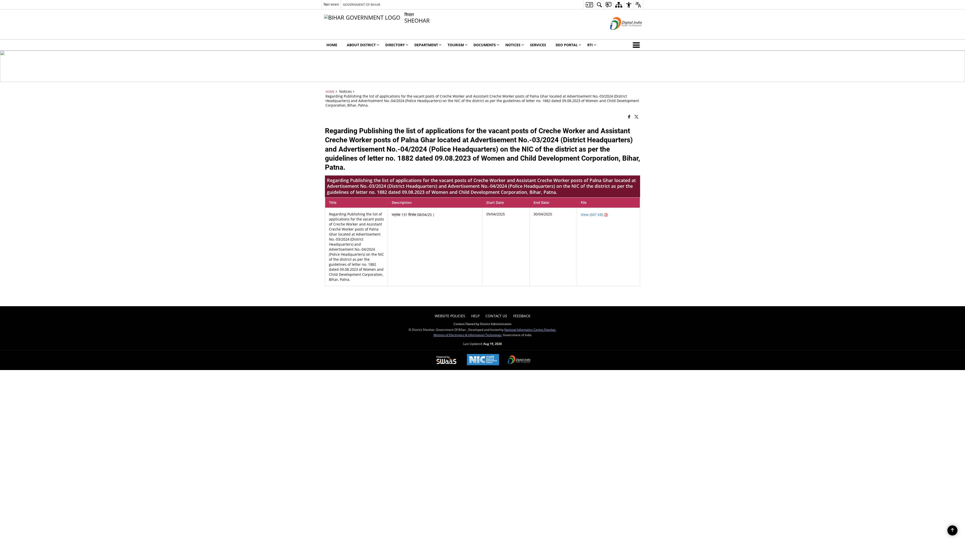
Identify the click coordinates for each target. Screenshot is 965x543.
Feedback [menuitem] (521, 315)
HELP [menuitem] (475, 315)
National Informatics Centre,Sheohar (530, 330)
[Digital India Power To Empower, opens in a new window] (519, 360)
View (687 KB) (592, 214)
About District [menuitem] (361, 44)
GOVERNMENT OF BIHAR (361, 4)
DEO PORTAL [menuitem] (567, 44)
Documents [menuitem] (484, 44)
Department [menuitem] (426, 44)
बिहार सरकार (331, 4)
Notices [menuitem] (512, 44)
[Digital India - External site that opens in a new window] (619, 34)
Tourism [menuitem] (456, 44)
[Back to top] (952, 530)
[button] (637, 45)
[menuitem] (589, 4)
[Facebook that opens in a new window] (629, 117)
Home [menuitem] (331, 44)
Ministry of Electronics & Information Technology (467, 335)
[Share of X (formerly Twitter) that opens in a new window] (636, 117)
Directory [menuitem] (395, 44)
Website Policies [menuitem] (450, 315)
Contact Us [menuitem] (496, 315)
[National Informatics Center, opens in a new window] (483, 360)
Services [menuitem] (538, 44)
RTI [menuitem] (590, 44)
